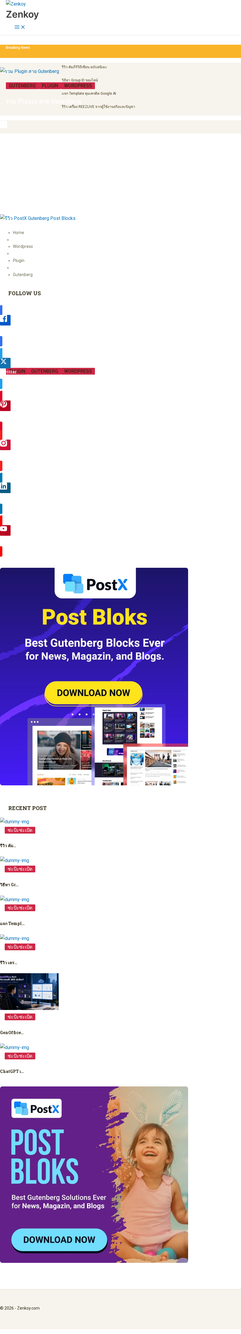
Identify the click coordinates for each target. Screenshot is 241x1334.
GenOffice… (12, 1032)
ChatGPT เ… (12, 1071)
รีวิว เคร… (8, 962)
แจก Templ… (12, 923)
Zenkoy (22, 14)
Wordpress (78, 86)
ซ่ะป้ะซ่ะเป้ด (20, 830)
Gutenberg (22, 86)
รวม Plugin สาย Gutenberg (43, 101)
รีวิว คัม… (8, 845)
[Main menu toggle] (20, 27)
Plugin (50, 86)
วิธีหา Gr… (9, 884)
